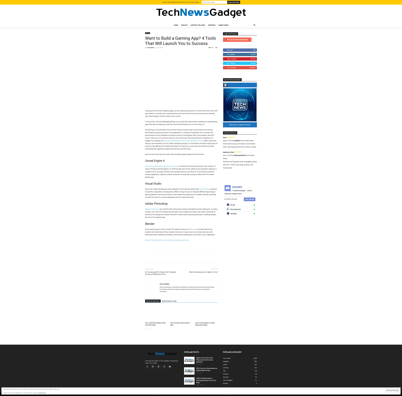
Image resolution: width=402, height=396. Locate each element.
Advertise (211, 25)
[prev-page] (146, 329)
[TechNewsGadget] (201, 13)
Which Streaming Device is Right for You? (203, 272)
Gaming (147, 33)
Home (176, 25)
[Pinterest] (157, 52)
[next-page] (149, 329)
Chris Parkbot (150, 47)
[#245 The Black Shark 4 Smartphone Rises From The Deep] (189, 381)
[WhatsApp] (162, 52)
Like (254, 50)
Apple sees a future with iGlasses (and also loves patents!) (204, 360)
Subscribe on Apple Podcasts (240, 125)
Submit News (223, 25)
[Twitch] (158, 367)
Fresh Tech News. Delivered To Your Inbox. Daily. (181, 2)
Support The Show (198, 25)
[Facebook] (147, 52)
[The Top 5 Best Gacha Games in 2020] (181, 313)
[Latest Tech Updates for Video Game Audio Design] (206, 313)
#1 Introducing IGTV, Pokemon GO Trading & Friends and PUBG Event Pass (160, 273)
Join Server (249, 199)
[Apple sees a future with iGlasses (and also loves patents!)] (189, 360)
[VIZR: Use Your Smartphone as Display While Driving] (189, 371)
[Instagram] (153, 367)
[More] (166, 52)
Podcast (184, 25)
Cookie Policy (42, 393)
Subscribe (252, 67)
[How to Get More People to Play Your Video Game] (156, 313)
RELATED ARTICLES (152, 301)
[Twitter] (152, 52)
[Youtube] (170, 367)
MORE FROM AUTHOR (169, 301)
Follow (253, 54)
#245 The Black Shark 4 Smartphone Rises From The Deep (206, 380)
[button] (254, 25)
